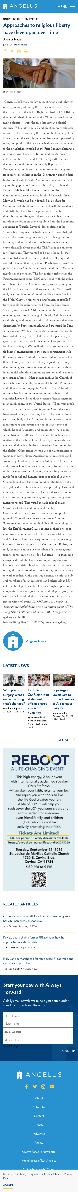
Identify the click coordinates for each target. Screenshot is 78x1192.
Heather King (10, 708)
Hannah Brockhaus (37, 720)
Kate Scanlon (10, 926)
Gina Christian (11, 947)
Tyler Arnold (34, 717)
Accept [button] (8, 1184)
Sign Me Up (10, 1046)
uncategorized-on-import (21, 19)
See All (64, 739)
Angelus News (12, 39)
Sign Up (68, 1051)
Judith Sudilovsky (12, 968)
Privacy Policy (51, 1174)
